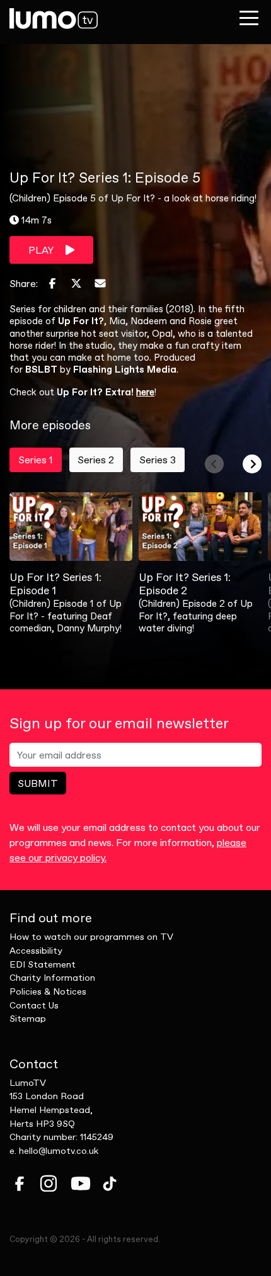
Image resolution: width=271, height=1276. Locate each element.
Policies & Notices (47, 991)
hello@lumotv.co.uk (58, 1150)
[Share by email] (100, 283)
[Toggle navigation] (249, 17)
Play (41, 250)
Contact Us (34, 1005)
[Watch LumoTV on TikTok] (110, 1183)
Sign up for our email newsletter (119, 723)
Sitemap (27, 1018)
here (145, 391)
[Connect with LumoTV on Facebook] (19, 1183)
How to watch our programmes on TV (91, 936)
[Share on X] (76, 283)
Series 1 (35, 459)
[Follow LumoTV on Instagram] (48, 1183)
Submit (38, 783)
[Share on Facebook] (52, 283)
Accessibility (35, 950)
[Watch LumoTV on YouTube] (81, 1183)
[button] (214, 464)
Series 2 (96, 459)
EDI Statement (42, 964)
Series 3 (157, 459)
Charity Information (52, 977)
